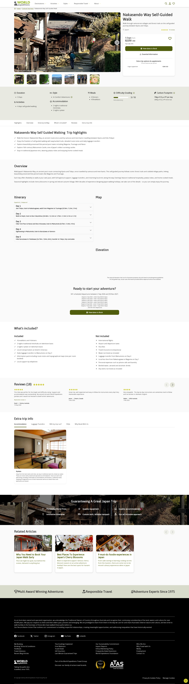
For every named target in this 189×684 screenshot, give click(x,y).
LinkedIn (83, 636)
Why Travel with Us (143, 646)
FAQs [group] (68, 424)
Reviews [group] (74, 123)
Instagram (51, 636)
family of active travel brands (75, 665)
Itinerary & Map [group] (43, 123)
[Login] (170, 3)
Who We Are (141, 644)
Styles (65, 3)
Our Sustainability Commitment (107, 644)
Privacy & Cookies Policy (151, 678)
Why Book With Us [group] (81, 424)
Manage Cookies (169, 678)
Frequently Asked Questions (106, 651)
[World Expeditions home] (22, 3)
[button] (117, 42)
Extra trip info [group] (87, 123)
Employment (141, 651)
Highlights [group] (18, 123)
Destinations (39, 3)
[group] (33, 553)
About (96, 3)
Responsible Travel (81, 3)
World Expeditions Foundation (107, 653)
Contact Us (140, 653)
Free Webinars (60, 646)
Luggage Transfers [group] (38, 424)
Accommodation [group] (20, 424)
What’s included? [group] (60, 123)
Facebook (20, 636)
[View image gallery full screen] (116, 16)
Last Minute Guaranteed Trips (66, 653)
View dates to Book (150, 48)
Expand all (17, 202)
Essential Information (150, 54)
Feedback (17, 649)
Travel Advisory (19, 651)
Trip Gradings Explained (64, 644)
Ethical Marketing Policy (104, 649)
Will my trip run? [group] (56, 424)
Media (138, 649)
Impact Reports (101, 646)
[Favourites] (173, 3)
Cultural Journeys (27, 8)
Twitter (36, 636)
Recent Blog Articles (21, 653)
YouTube (67, 636)
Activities (53, 3)
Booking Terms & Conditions (24, 646)
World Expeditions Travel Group (75, 661)
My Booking (18, 644)
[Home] (15, 8)
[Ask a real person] (186, 681)
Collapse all (24, 202)
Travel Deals (59, 649)
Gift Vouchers (60, 651)
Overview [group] (29, 123)
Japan (19, 8)
